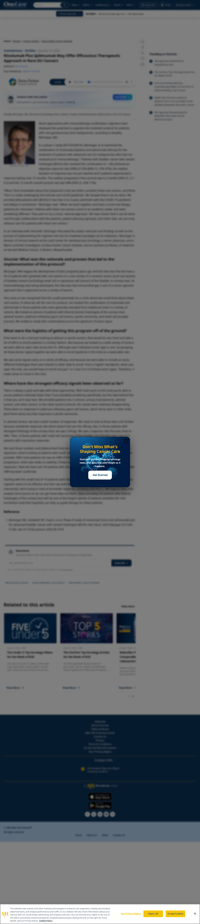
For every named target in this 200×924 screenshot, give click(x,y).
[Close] (195, 913)
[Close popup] (126, 441)
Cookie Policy (45, 920)
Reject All (153, 913)
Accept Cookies (175, 913)
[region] (100, 914)
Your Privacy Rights (131, 913)
